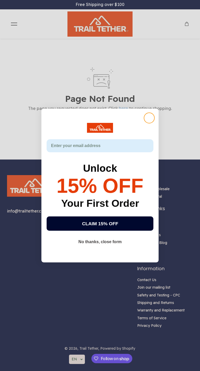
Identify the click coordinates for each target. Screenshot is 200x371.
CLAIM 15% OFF (100, 223)
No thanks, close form (100, 242)
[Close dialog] (149, 118)
